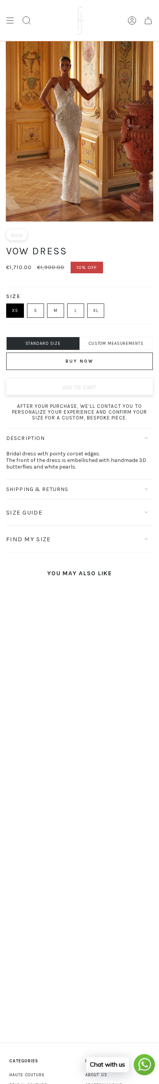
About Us (96, 1074)
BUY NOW (79, 361)
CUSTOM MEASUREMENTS (116, 343)
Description (25, 438)
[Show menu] (10, 20)
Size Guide (24, 512)
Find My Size (28, 539)
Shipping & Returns (37, 489)
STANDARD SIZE (43, 343)
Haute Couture (27, 1074)
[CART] (148, 20)
